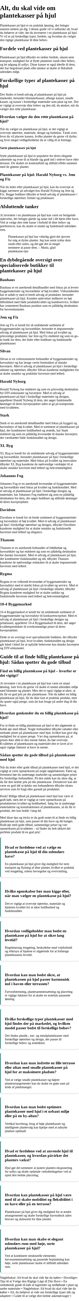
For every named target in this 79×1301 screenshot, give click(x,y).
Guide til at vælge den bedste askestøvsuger (41, 1296)
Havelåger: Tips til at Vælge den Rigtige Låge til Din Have (39, 1279)
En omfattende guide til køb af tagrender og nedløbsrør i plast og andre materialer (39, 1285)
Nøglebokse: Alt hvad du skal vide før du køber (30, 1277)
